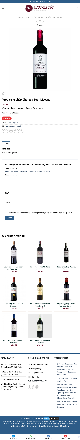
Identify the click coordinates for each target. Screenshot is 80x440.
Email (7, 203)
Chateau (6, 126)
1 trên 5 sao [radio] (9, 172)
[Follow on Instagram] (33, 387)
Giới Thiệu (36, 1)
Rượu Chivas (61, 402)
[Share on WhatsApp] (3, 131)
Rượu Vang (37, 17)
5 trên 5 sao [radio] (45, 172)
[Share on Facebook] (7, 131)
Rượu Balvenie (62, 385)
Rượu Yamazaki (68, 398)
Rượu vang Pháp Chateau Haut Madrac (40, 268)
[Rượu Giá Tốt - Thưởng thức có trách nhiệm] (40, 8)
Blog (41, 1)
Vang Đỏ (18, 126)
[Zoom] (4, 94)
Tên (7, 193)
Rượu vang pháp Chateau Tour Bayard (40, 305)
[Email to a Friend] (14, 131)
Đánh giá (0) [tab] (6, 143)
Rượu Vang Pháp (54, 17)
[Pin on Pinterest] (18, 131)
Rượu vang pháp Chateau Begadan (13, 305)
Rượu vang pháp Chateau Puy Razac (40, 341)
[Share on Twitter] (11, 131)
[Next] (9, 93)
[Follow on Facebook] (29, 387)
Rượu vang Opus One (64, 378)
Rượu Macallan (70, 393)
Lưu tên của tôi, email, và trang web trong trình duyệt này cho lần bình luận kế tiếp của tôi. (40, 213)
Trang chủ (23, 17)
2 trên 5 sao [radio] (18, 172)
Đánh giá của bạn (11, 168)
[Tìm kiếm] (77, 8)
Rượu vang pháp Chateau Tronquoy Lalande (66, 305)
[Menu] (3, 8)
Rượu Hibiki (67, 404)
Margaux (12, 126)
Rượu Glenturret (70, 387)
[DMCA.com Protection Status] (51, 418)
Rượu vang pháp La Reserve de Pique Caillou (13, 268)
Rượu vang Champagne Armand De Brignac (65, 369)
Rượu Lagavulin (62, 390)
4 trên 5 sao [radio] (36, 172)
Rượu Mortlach (62, 395)
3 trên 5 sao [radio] (27, 172)
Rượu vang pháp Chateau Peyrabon (66, 268)
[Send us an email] (37, 387)
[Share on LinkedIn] (22, 131)
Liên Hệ (48, 1)
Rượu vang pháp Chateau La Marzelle (13, 341)
